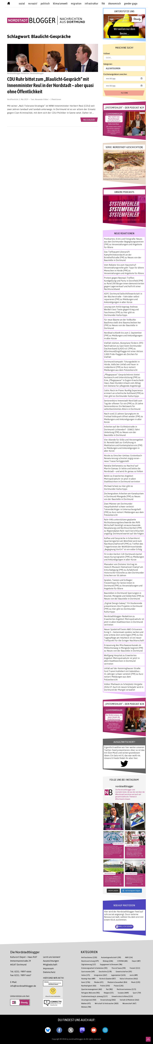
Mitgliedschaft (50, 964)
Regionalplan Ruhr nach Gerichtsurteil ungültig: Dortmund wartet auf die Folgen (124, 532)
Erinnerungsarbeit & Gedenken (94, 968)
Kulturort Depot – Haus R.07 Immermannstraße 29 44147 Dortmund (23, 961)
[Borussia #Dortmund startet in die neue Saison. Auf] (113, 873)
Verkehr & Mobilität (129, 1000)
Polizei (119, 986)
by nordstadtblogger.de (76, 1039)
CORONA (122, 961)
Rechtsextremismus (126, 989)
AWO (129, 957)
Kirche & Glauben (107, 979)
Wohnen (86, 1007)
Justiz (134, 975)
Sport (137, 993)
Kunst (85, 982)
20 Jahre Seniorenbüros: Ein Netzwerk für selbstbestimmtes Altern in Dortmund (123, 406)
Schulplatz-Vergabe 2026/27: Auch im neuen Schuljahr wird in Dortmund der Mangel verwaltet (123, 687)
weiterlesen (89, 120)
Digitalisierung (88, 964)
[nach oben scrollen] (148, 1039)
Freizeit (135, 968)
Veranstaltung (108, 1000)
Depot (136, 961)
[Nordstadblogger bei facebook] (59, 1030)
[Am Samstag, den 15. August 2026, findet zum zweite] (135, 873)
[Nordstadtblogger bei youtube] (94, 1030)
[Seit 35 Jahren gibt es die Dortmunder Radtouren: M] (113, 844)
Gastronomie (88, 972)
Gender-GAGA (130, 3)
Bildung (108, 961)
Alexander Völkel (41, 99)
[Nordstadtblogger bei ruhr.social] (82, 1030)
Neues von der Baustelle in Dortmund (122, 258)
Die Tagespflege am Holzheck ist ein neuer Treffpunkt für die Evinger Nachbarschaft (124, 637)
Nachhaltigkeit (88, 986)
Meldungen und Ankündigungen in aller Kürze (121, 300)
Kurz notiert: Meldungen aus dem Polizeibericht (120, 368)
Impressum (48, 968)
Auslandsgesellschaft (111, 957)
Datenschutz (49, 972)
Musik (135, 982)
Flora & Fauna (119, 968)
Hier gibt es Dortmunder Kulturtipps (119, 313)
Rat (109, 989)
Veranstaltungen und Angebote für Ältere (124, 273)
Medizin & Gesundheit (117, 982)
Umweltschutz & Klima (122, 996)
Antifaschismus (89, 957)
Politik (105, 986)
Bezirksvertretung (90, 961)
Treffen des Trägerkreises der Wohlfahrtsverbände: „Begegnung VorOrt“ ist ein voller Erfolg (123, 546)
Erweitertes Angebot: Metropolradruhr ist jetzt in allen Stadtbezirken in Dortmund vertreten (122, 479)
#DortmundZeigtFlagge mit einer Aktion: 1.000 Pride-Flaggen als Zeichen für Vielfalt (123, 354)
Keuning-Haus (88, 979)
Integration (100, 975)
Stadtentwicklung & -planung (94, 996)
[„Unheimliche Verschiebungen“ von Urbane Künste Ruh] (135, 816)
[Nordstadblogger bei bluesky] (48, 1030)
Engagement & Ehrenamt (111, 964)
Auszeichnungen (51, 960)
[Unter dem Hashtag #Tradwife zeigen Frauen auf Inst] (135, 844)
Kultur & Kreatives (129, 979)
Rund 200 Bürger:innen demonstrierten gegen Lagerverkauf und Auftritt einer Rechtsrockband (124, 286)
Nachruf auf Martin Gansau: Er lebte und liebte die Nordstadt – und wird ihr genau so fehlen (123, 468)
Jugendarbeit (118, 975)
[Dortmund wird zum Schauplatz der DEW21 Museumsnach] (113, 816)
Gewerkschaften (124, 972)
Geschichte (105, 972)
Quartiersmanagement (91, 989)
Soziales (123, 993)
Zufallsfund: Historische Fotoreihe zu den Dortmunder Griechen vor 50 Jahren (124, 573)
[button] (124, 26)
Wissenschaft (129, 1003)
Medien (99, 982)
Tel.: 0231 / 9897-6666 (20, 971)
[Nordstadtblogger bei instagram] (105, 1030)
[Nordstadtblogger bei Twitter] (71, 1030)
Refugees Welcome (90, 993)
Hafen (85, 975)
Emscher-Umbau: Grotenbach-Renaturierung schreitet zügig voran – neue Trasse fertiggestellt (123, 458)
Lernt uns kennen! (51, 957)
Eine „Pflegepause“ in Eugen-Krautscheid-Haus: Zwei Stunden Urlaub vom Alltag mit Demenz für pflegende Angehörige (124, 383)
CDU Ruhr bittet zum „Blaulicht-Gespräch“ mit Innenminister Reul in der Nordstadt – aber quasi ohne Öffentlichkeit (50, 85)
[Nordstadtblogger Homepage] (8, 4)
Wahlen (86, 1003)
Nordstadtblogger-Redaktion (118, 616)
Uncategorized (88, 1000)
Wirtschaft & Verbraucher (106, 1003)
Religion (109, 993)
